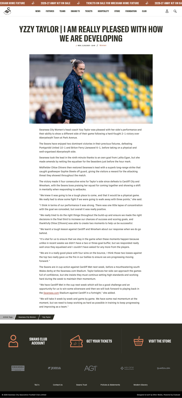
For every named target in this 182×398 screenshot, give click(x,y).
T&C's (36, 384)
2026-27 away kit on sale (51, 3)
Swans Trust (81, 384)
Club (144, 11)
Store (117, 11)
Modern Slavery (141, 384)
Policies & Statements (110, 384)
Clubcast (176, 395)
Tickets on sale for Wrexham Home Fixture (108, 3)
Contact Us (58, 384)
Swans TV (75, 11)
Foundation (131, 11)
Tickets (88, 11)
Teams (62, 11)
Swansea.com (51, 292)
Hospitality (103, 11)
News (37, 11)
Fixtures (50, 11)
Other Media (158, 395)
